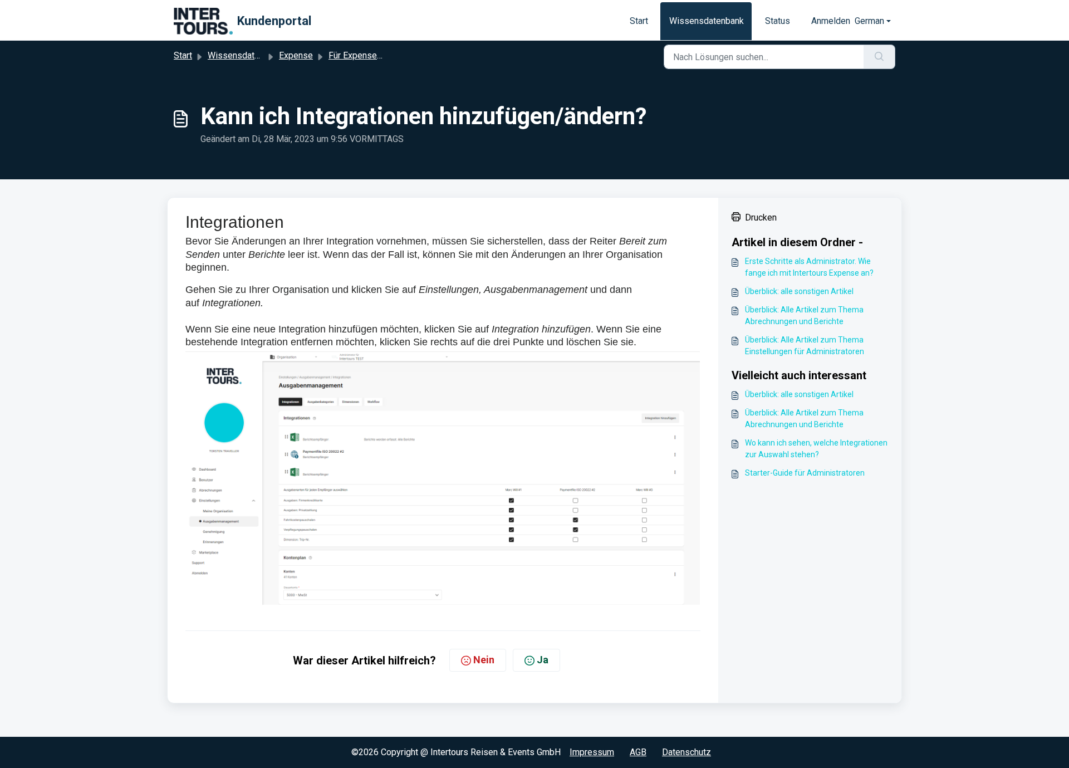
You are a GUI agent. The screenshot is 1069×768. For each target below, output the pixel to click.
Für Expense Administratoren (384, 55)
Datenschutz (686, 752)
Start (639, 21)
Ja (542, 660)
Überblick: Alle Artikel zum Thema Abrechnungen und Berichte (804, 315)
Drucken (761, 217)
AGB (638, 752)
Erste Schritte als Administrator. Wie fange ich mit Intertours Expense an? (809, 267)
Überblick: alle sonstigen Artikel (799, 291)
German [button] (869, 21)
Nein (483, 660)
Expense (296, 55)
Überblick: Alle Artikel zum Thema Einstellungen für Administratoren (804, 345)
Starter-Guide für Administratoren (805, 472)
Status (777, 21)
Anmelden (830, 21)
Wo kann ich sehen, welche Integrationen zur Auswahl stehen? (816, 448)
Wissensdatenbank (706, 21)
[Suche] (879, 57)
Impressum (592, 752)
